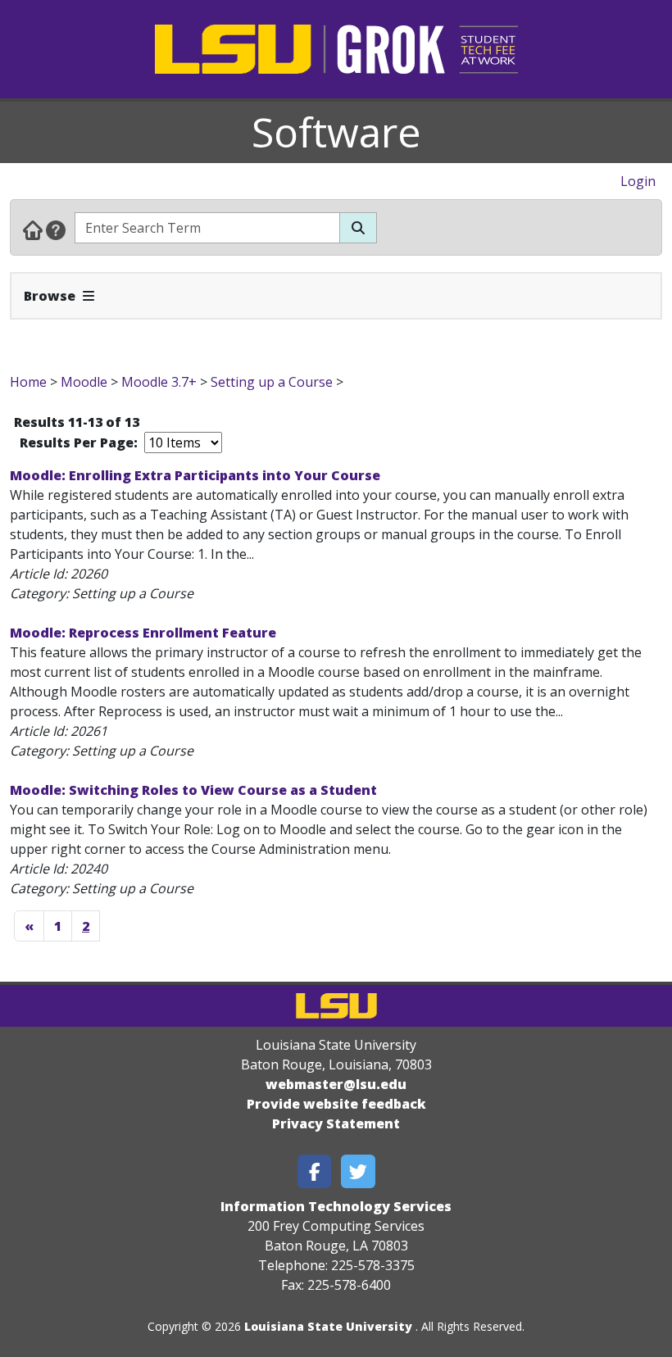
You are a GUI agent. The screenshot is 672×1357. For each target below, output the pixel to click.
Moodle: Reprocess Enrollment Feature (143, 633)
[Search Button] (358, 227)
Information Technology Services (336, 1206)
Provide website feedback (336, 1104)
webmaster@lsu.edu (336, 1084)
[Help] (56, 229)
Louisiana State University (328, 1326)
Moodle (84, 382)
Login (638, 181)
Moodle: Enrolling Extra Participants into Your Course (195, 475)
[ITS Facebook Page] (314, 1171)
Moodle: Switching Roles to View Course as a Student (193, 790)
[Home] (33, 229)
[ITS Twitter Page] (358, 1171)
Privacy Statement (336, 1123)
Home (28, 382)
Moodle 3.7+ (159, 382)
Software (336, 132)
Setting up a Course (272, 382)
